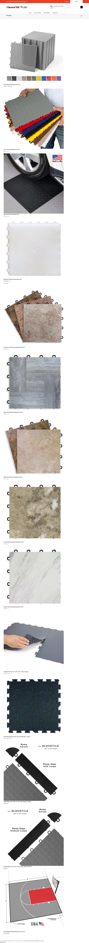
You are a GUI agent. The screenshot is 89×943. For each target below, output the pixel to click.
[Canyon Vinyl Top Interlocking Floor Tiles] (34, 481)
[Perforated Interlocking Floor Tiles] (34, 24)
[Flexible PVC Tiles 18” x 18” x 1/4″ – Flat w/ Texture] (34, 611)
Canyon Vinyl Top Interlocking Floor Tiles (14, 542)
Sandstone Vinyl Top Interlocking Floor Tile (14, 347)
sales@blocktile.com (23, 1)
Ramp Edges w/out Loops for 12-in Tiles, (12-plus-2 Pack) (17, 866)
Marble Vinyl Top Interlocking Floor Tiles (13, 606)
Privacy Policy (27, 940)
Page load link (3, 942)
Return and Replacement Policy (37, 940)
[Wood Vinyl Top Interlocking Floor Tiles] (34, 352)
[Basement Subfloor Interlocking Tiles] (34, 219)
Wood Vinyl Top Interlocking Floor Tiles (13, 412)
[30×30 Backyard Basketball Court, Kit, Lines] (34, 871)
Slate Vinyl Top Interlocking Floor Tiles (13, 477)
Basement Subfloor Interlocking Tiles (13, 279)
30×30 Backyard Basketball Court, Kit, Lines (14, 931)
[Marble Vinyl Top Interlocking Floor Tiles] (34, 546)
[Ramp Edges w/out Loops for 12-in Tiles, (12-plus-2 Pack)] (34, 806)
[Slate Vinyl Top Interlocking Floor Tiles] (34, 416)
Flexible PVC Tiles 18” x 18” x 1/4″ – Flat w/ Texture (16, 671)
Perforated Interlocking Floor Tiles (12, 84)
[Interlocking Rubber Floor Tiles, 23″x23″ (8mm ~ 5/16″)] (34, 676)
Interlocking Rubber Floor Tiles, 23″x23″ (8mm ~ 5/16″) (17, 736)
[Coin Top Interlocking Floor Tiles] (34, 89)
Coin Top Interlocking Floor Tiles (12, 149)
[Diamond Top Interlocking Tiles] (34, 154)
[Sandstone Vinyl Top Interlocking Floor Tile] (34, 287)
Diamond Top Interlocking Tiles (11, 214)
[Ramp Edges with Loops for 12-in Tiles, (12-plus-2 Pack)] (34, 741)
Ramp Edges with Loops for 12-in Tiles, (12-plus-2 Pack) (17, 801)
